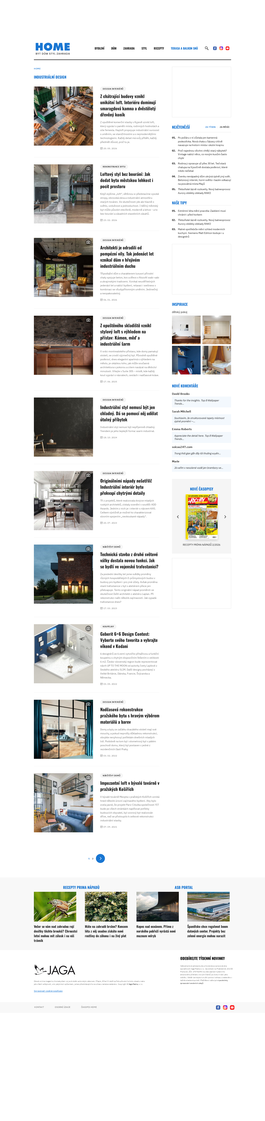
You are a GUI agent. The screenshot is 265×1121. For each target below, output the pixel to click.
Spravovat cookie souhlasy (48, 991)
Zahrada (129, 48)
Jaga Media (133, 984)
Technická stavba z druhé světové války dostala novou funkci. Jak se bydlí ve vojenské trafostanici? (129, 560)
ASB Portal (184, 887)
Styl (144, 48)
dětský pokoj (179, 312)
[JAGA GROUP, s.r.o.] (55, 970)
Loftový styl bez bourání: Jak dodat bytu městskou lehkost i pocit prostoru (126, 180)
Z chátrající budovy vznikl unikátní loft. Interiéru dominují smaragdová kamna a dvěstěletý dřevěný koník (128, 105)
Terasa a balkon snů (184, 48)
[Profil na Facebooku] (215, 48)
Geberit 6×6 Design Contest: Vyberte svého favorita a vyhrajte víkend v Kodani (129, 640)
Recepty (159, 48)
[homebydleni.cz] (53, 49)
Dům (113, 48)
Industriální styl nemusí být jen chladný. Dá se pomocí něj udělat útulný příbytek (129, 413)
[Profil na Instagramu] (221, 48)
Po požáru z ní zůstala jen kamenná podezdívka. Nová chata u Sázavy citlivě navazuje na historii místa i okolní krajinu (201, 141)
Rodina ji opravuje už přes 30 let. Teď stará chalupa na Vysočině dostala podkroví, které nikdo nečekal (203, 167)
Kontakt (39, 1007)
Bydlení (99, 48)
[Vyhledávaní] (207, 48)
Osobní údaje (62, 1007)
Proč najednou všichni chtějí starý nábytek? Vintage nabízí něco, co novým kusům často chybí (202, 154)
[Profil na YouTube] (227, 48)
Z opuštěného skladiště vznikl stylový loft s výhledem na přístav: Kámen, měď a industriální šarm (125, 334)
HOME (37, 68)
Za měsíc (225, 127)
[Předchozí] (178, 517)
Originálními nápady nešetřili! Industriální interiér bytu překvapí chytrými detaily (126, 486)
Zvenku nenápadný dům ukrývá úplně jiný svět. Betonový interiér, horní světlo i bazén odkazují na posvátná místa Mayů (204, 180)
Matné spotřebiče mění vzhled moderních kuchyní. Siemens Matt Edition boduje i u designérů (201, 233)
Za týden (210, 127)
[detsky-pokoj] (186, 330)
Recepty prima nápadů (81, 887)
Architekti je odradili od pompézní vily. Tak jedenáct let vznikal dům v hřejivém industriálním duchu (127, 256)
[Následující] (225, 517)
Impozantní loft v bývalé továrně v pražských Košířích (129, 786)
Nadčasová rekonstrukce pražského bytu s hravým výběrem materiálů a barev (129, 715)
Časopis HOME (89, 1007)
